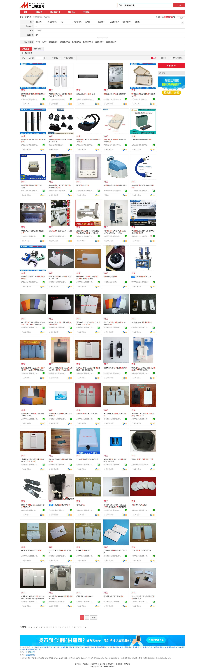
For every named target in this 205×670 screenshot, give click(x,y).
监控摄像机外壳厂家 (127, 647)
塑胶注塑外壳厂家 (68, 647)
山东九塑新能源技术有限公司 (140, 145)
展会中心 (71, 12)
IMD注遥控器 (82, 185)
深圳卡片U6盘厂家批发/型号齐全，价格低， (32, 415)
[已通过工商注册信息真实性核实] (43, 99)
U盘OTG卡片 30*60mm (87, 414)
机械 (133, 277)
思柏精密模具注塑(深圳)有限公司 (58, 191)
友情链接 (127, 664)
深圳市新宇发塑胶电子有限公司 (58, 282)
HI (47, 627)
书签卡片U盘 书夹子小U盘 (113, 596)
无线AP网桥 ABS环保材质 (87, 459)
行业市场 (86, 12)
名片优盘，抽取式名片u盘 (141, 551)
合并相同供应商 (178, 58)
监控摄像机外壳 (111, 42)
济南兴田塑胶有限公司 (56, 145)
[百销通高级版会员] (151, 236)
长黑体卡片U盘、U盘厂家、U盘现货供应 (87, 278)
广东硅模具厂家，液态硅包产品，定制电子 (60, 95)
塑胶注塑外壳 (53, 42)
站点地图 (102, 664)
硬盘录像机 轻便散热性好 (115, 94)
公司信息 (37, 49)
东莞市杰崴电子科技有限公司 (85, 191)
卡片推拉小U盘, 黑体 (141, 322)
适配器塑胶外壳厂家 (48, 647)
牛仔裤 (38, 42)
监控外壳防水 (99, 42)
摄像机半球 (110, 277)
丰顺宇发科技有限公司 (28, 510)
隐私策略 (111, 664)
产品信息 (25, 49)
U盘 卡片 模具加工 (83, 551)
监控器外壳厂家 (150, 647)
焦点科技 (105, 666)
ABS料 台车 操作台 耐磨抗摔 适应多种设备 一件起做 (115, 232)
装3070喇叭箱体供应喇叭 (115, 368)
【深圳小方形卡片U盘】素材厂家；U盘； (32, 460)
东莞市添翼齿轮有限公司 (57, 510)
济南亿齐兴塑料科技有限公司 (58, 236)
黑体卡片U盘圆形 (139, 505)
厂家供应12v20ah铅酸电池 (141, 140)
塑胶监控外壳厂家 (161, 647)
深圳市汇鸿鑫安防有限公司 (84, 99)
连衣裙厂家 (38, 647)
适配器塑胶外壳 (65, 42)
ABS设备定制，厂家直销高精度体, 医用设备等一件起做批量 (87, 232)
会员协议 (119, 664)
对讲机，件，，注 (142, 459)
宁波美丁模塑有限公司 (28, 236)
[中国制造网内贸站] (32, 5)
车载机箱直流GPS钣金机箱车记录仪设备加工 (142, 232)
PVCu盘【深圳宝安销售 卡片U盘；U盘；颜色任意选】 (33, 323)
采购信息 (38, 12)
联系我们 (86, 664)
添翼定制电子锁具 (61, 505)
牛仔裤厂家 (58, 647)
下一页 (93, 618)
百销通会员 (28, 53)
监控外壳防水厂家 (115, 647)
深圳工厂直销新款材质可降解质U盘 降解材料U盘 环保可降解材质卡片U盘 (115, 507)
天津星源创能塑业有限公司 (112, 191)
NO (59, 627)
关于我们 (78, 664)
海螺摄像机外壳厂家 (34, 649)
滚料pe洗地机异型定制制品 (115, 185)
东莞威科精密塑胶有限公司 (140, 465)
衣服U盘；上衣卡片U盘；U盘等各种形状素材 (143, 369)
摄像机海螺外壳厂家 (103, 647)
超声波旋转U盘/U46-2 (84, 596)
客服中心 (94, 664)
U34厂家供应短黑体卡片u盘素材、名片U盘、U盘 (60, 369)
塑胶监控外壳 (76, 42)
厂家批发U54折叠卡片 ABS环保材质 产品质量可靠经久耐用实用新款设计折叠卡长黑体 (32, 598)
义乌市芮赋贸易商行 (110, 282)
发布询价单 (171, 65)
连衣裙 (44, 42)
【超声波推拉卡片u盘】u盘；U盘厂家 (142, 415)
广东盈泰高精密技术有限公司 (30, 99)
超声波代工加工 (143, 277)
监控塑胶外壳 (30, 652)
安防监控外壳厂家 (80, 647)
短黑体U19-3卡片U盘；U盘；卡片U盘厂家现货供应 (33, 369)
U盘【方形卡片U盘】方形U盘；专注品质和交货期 (88, 369)
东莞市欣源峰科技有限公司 (140, 282)
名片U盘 (80, 505)
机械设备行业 (55, 12)
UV (75, 627)
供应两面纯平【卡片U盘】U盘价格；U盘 (88, 323)
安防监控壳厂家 (140, 647)
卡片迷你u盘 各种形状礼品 (31, 551)
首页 (25, 12)
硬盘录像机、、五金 (85, 94)
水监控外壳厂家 (91, 647)
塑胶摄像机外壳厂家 (173, 647)
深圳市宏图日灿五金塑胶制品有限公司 (140, 236)
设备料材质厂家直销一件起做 (60, 231)
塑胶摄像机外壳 (88, 42)
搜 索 (179, 5)
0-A (29, 627)
